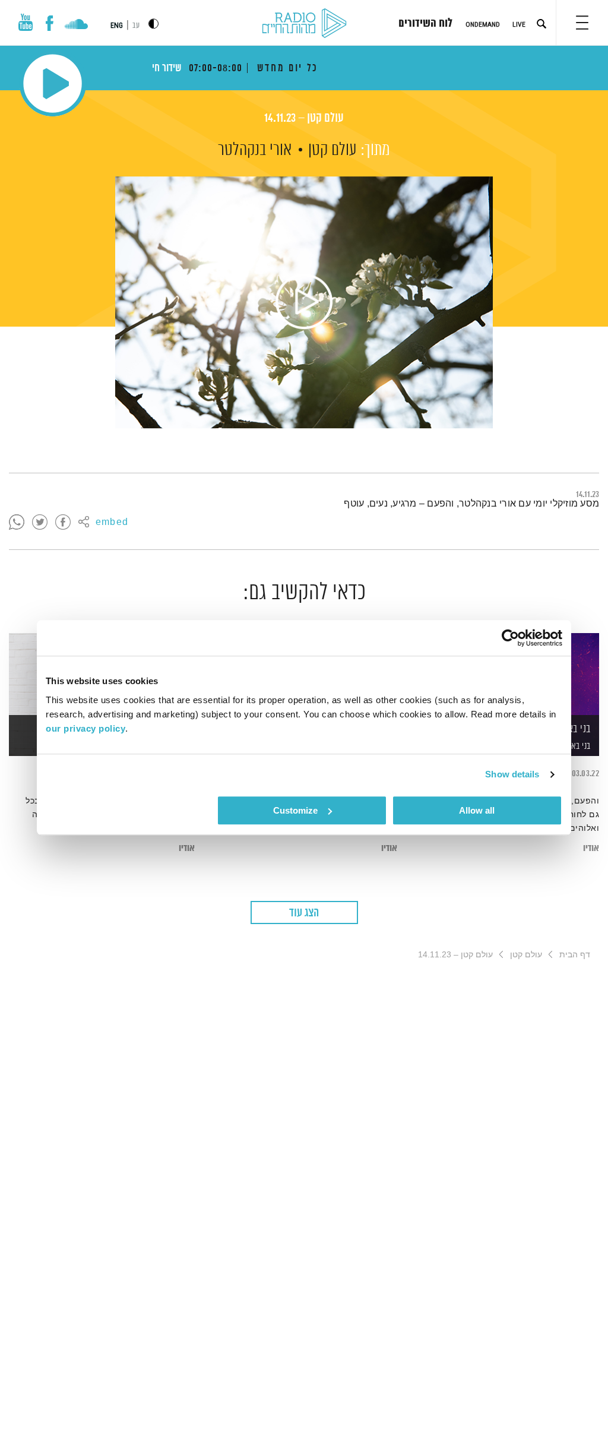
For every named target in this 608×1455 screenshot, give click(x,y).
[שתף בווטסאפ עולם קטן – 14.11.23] (16, 522)
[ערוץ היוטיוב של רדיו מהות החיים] (25, 22)
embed (112, 522)
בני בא (581, 746)
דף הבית (574, 954)
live (518, 24)
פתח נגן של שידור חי (53, 83)
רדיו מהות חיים (304, 23)
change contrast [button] (153, 23)
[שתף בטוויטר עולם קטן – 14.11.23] (40, 522)
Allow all (477, 810)
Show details (512, 774)
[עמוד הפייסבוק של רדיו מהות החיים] (49, 23)
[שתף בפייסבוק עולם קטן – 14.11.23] (63, 522)
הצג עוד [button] (304, 913)
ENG (116, 25)
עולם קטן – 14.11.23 (304, 118)
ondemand (483, 24)
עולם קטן (332, 150)
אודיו (591, 848)
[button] (582, 22)
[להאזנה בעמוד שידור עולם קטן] (304, 302)
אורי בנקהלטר (255, 150)
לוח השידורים (425, 24)
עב (136, 25)
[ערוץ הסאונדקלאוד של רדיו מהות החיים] (76, 25)
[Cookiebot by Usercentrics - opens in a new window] (510, 638)
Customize (295, 810)
